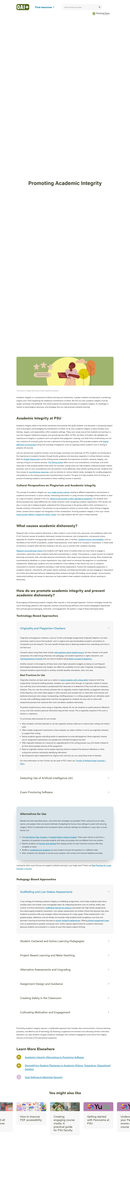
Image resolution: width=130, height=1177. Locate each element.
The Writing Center (55, 462)
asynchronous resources (39, 472)
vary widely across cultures (58, 492)
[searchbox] (82, 7)
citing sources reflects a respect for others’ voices (36, 514)
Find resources (43, 6)
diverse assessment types (98, 920)
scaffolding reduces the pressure (59, 907)
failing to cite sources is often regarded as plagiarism (71, 498)
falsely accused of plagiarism (80, 658)
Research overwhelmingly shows (29, 550)
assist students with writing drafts (74, 680)
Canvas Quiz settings (47, 843)
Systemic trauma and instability (91, 539)
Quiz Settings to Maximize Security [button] (44, 1077)
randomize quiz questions (40, 850)
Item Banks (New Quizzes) (36, 837)
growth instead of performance (68, 920)
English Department (32, 459)
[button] (99, 7)
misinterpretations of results (31, 658)
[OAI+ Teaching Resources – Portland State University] (22, 7)
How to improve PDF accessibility (31, 1118)
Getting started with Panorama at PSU (98, 1119)
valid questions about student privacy (69, 652)
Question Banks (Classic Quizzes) (63, 837)
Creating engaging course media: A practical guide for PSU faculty (64, 1123)
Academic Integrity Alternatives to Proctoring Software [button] (54, 1057)
